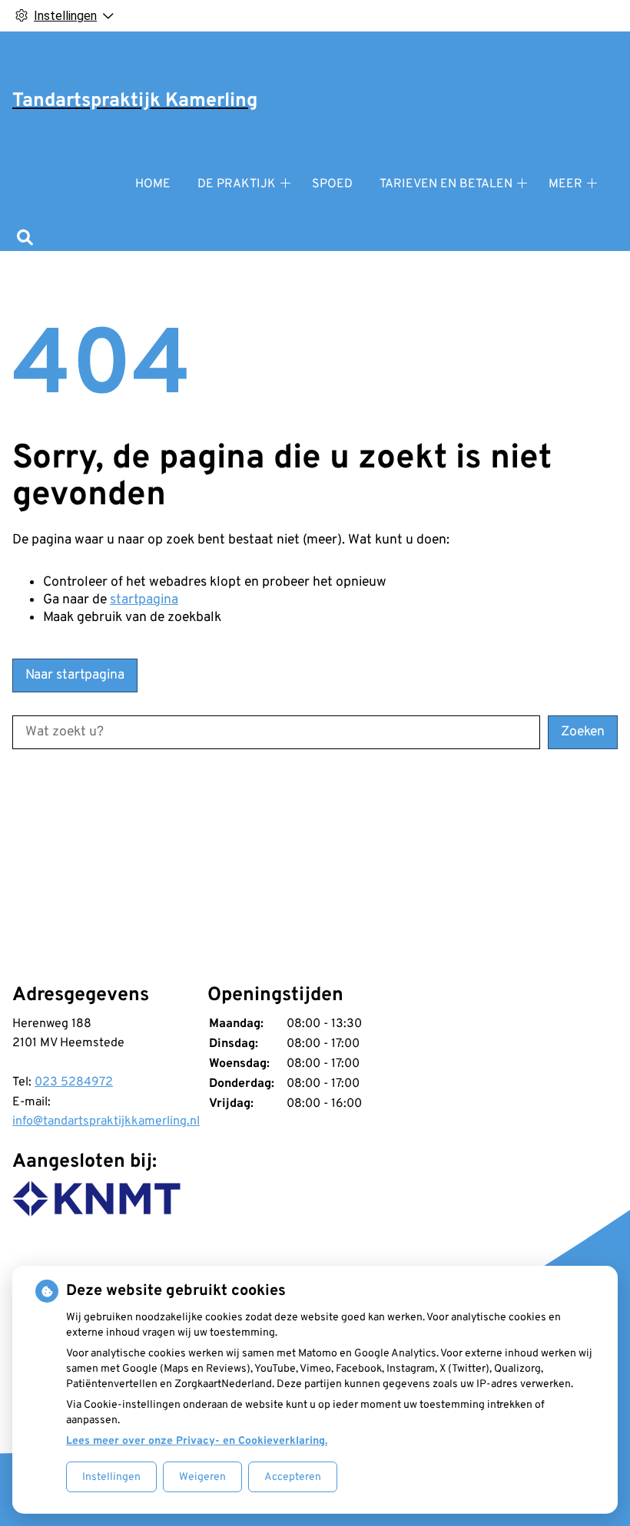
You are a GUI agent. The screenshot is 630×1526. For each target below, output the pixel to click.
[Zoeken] (25, 239)
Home (153, 184)
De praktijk (236, 184)
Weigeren (202, 1477)
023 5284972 (74, 1082)
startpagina (144, 600)
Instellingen (111, 1477)
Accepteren (292, 1477)
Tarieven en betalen (446, 184)
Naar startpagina (74, 675)
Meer (565, 184)
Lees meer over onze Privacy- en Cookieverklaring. (196, 1441)
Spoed (332, 184)
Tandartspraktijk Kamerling (134, 101)
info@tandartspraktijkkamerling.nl (106, 1121)
